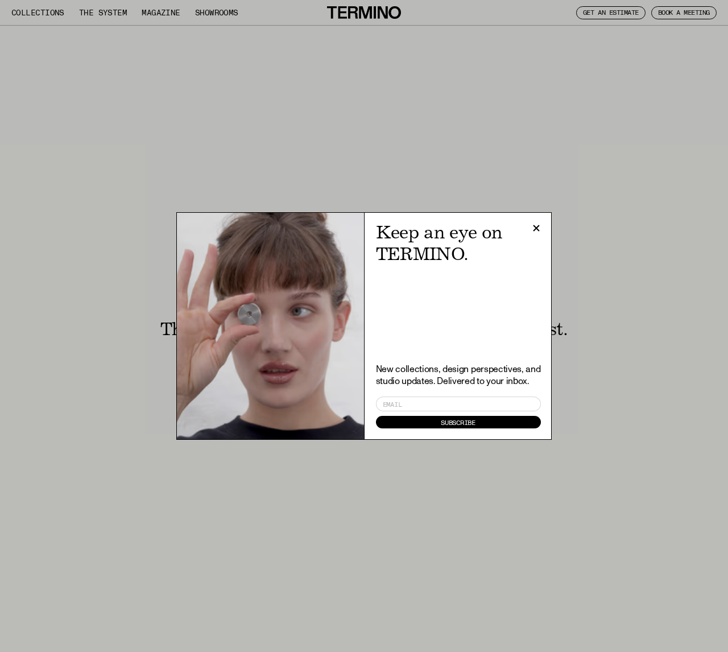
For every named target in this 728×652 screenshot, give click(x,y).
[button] (536, 228)
